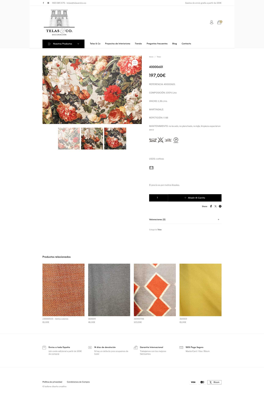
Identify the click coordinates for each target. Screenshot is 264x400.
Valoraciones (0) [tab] (157, 220)
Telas (159, 57)
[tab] (185, 220)
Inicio (151, 57)
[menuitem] (95, 43)
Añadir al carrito (196, 198)
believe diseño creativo (55, 386)
